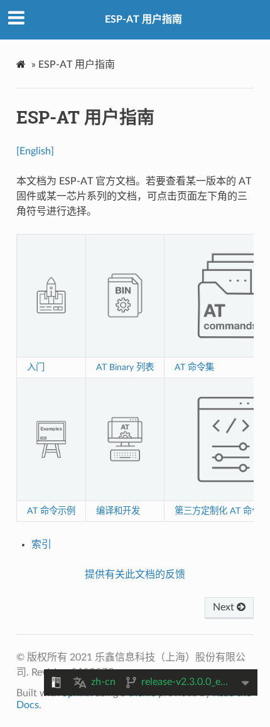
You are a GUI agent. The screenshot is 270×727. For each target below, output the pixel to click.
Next (225, 607)
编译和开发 (118, 511)
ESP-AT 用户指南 (143, 19)
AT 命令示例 (51, 511)
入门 (36, 367)
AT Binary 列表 (125, 367)
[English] (35, 151)
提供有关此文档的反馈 (135, 575)
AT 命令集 (194, 367)
